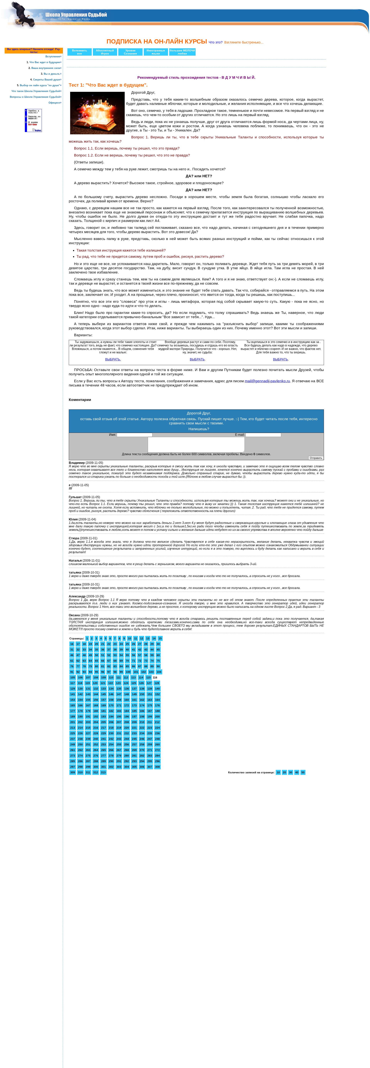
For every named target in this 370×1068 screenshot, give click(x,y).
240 (95, 738)
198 (142, 716)
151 (149, 694)
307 (149, 766)
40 (127, 649)
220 (126, 727)
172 (126, 705)
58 (145, 655)
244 (126, 738)
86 (133, 666)
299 (88, 766)
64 (90, 660)
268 (126, 750)
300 (95, 766)
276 (95, 755)
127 (149, 683)
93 (84, 671)
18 (84, 644)
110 (111, 677)
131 (88, 688)
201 (72, 722)
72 (139, 660)
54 (121, 655)
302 (111, 766)
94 (90, 671)
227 (88, 733)
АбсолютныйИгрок (105, 52)
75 (158, 660)
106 (80, 677)
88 (145, 666)
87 (139, 666)
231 (119, 733)
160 (126, 699)
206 (111, 722)
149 (134, 694)
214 (80, 727)
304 (126, 766)
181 (103, 711)
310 (80, 772)
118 (80, 683)
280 (126, 755)
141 (72, 694)
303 (119, 766)
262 (80, 750)
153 (72, 699)
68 (115, 660)
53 (115, 655)
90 (158, 666)
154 (80, 699)
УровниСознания (130, 52)
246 (142, 738)
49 (90, 655)
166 (80, 705)
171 (119, 705)
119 (87, 683)
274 (80, 755)
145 (103, 694)
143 (88, 694)
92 (78, 671)
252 (95, 744)
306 (142, 766)
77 (78, 666)
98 (115, 671)
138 (142, 688)
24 (121, 644)
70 (127, 660)
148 (126, 694)
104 (159, 671)
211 (149, 722)
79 (90, 666)
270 (142, 750)
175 (149, 705)
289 (103, 761)
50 (96, 655)
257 (134, 744)
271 (149, 750)
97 (108, 671)
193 (103, 716)
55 (127, 655)
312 (95, 772)
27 (139, 644)
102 (143, 671)
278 (111, 755)
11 (135, 638)
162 (142, 699)
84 (121, 666)
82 (108, 666)
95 (96, 671)
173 (134, 705)
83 (115, 666)
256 (126, 744)
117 (72, 683)
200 (157, 716)
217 (103, 727)
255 (119, 744)
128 (157, 683)
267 (119, 750)
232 (126, 733)
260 (157, 744)
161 (134, 699)
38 (115, 649)
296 (157, 761)
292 (126, 761)
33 (84, 649)
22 (108, 644)
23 (115, 644)
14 (154, 638)
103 (151, 671)
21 (102, 644)
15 (160, 638)
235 (149, 733)
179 (88, 711)
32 (78, 649)
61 (71, 660)
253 (103, 744)
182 (111, 711)
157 (103, 699)
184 (126, 711)
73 (145, 660)
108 (95, 677)
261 (72, 750)
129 (72, 688)
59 (152, 655)
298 (80, 766)
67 (108, 660)
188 (157, 711)
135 (119, 688)
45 (158, 649)
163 (149, 699)
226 (80, 733)
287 (88, 761)
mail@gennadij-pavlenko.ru (267, 381)
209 (134, 722)
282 (142, 755)
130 (80, 688)
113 (133, 677)
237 (72, 738)
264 (95, 750)
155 (88, 699)
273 (72, 755)
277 (103, 755)
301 (103, 766)
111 (118, 677)
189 (72, 716)
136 (126, 688)
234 (142, 733)
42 (139, 649)
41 (133, 649)
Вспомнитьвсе (79, 52)
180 (95, 711)
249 (72, 744)
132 (95, 688)
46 (71, 655)
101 (136, 671)
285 (72, 761)
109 (103, 677)
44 (152, 649)
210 (142, 722)
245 (134, 738)
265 (103, 750)
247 (149, 738)
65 (96, 660)
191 (88, 716)
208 (126, 722)
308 (157, 766)
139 (149, 688)
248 (157, 738)
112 (126, 677)
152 (157, 694)
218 (111, 727)
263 (88, 750)
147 (119, 694)
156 (95, 699)
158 (111, 699)
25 (127, 644)
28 (145, 644)
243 (119, 738)
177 (72, 711)
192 (95, 716)
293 (134, 761)
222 (142, 727)
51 (102, 655)
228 (95, 733)
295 (149, 761)
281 (134, 755)
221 (134, 727)
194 (111, 716)
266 (111, 750)
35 (96, 649)
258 (142, 744)
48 (84, 655)
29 (152, 644)
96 (102, 671)
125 (133, 683)
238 (80, 738)
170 (111, 705)
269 (134, 750)
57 (139, 655)
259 (149, 744)
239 (88, 738)
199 (149, 716)
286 (80, 761)
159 (119, 699)
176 (157, 705)
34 (90, 649)
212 (157, 722)
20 (96, 644)
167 (88, 705)
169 (103, 705)
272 (157, 750)
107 (88, 677)
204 (95, 722)
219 (119, 727)
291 (119, 761)
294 (142, 761)
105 (72, 677)
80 (96, 666)
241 (103, 738)
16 (71, 644)
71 (133, 660)
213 (72, 727)
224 (157, 727)
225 (72, 733)
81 (102, 666)
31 (71, 649)
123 (118, 683)
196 (126, 716)
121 (103, 683)
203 (88, 722)
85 (127, 666)
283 (149, 755)
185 (134, 711)
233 (134, 733)
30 (158, 644)
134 (111, 688)
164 (157, 699)
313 (103, 772)
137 (134, 688)
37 (108, 649)
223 (149, 727)
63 (84, 660)
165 (72, 705)
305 (134, 766)
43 (145, 649)
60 (158, 655)
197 (134, 716)
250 (80, 744)
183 (119, 711)
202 (80, 722)
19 (90, 644)
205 (103, 722)
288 (95, 761)
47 (78, 655)
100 (128, 671)
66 (102, 660)
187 (149, 711)
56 (133, 655)
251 (88, 744)
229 (103, 733)
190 (80, 716)
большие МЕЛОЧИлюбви (182, 52)
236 (157, 733)
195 (119, 716)
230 (111, 733)
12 (141, 638)
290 (111, 761)
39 (121, 649)
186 (142, 711)
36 (102, 649)
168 (95, 705)
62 (78, 660)
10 (129, 638)
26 (133, 644)
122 (110, 683)
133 (103, 688)
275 (88, 755)
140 (157, 688)
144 (95, 694)
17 (78, 644)
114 (141, 677)
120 (95, 683)
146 (111, 694)
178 (80, 711)
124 (126, 683)
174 (142, 705)
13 (147, 638)
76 (71, 666)
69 (121, 660)
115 (148, 677)
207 (119, 722)
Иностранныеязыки (156, 52)
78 (84, 666)
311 (88, 772)
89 (152, 666)
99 (121, 671)
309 (72, 772)
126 (141, 683)
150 (142, 694)
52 (108, 655)
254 (111, 744)
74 (152, 660)
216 (95, 727)
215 (88, 727)
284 (157, 755)
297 (72, 766)
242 (111, 738)
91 (71, 671)
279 (119, 755)
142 (80, 694)
